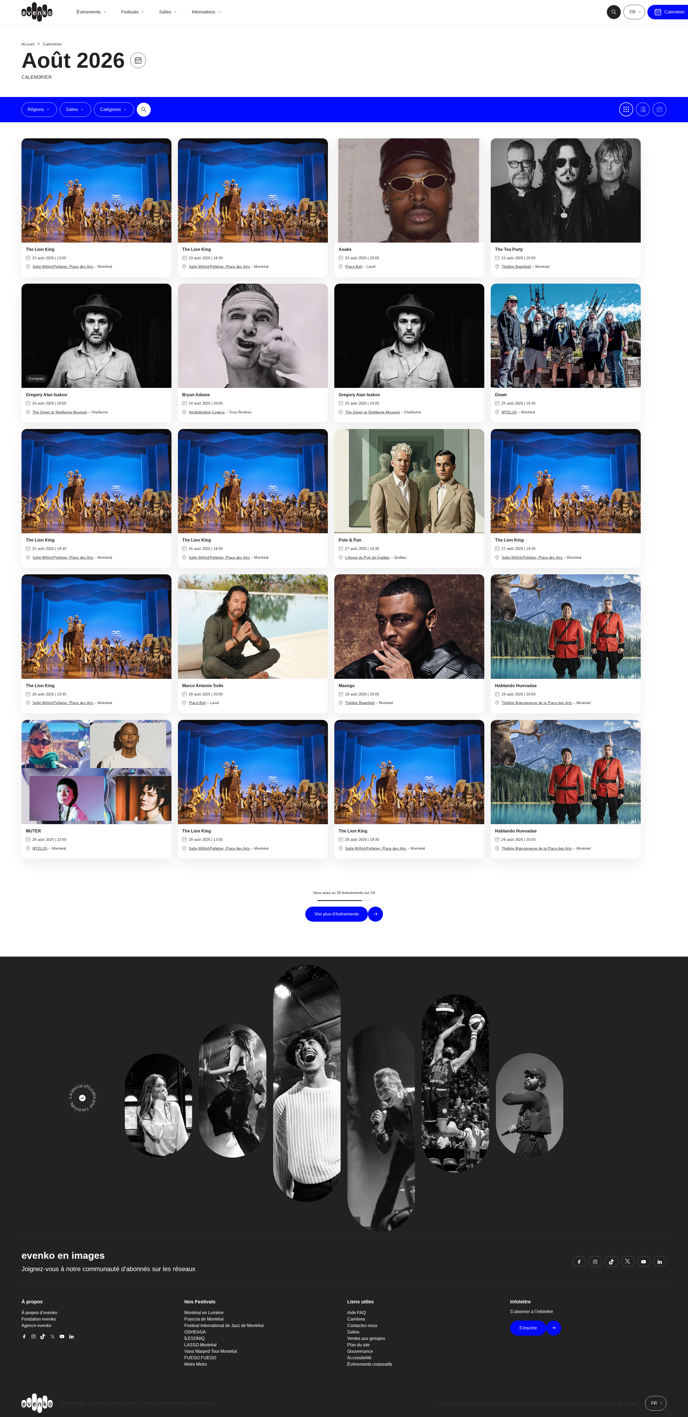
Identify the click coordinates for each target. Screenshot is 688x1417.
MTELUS (509, 412)
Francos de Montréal (204, 1319)
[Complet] (96, 335)
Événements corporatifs (369, 1364)
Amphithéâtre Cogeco (206, 412)
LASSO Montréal (200, 1345)
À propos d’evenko (39, 1312)
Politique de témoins (578, 1403)
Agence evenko (36, 1325)
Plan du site (358, 1345)
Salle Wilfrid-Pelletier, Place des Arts (63, 267)
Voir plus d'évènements (336, 914)
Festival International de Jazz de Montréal (224, 1325)
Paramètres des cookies (617, 1403)
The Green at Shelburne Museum (60, 412)
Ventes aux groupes (366, 1338)
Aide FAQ (356, 1312)
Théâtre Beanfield (516, 267)
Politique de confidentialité (458, 1403)
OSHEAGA (195, 1332)
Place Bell (353, 267)
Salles (353, 1332)
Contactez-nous (362, 1325)
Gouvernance (360, 1351)
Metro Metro (195, 1364)
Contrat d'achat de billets (539, 1403)
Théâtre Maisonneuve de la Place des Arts (537, 703)
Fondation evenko (39, 1319)
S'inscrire (528, 1328)
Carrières (356, 1319)
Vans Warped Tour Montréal (210, 1351)
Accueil (28, 44)
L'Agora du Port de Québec (367, 558)
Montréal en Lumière (204, 1312)
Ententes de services (499, 1403)
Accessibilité (359, 1357)
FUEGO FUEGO (200, 1357)
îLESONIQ (194, 1338)
